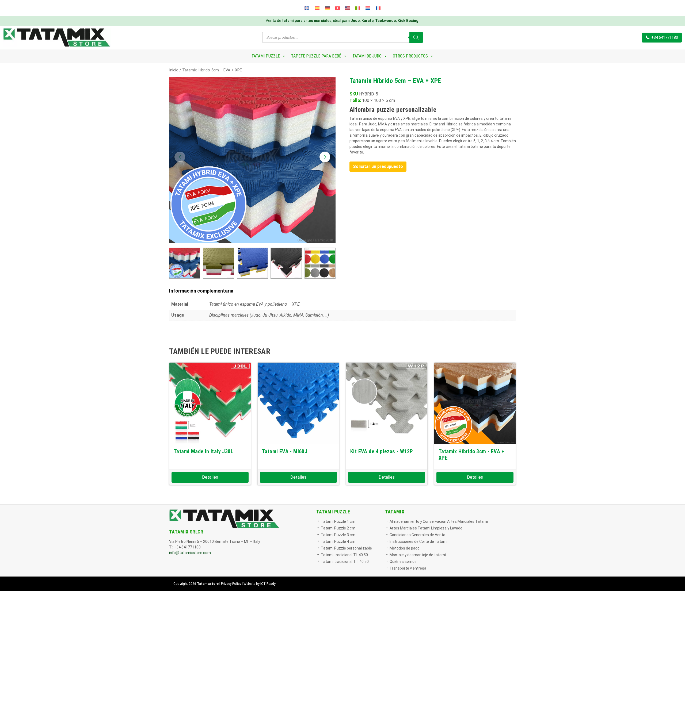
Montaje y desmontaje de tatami (418, 555)
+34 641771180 (664, 37)
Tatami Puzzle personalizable (346, 548)
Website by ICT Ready (259, 584)
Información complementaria (201, 291)
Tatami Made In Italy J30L (203, 451)
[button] (324, 157)
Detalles (210, 477)
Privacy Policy (231, 584)
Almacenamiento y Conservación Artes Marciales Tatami (439, 521)
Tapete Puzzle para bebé (316, 56)
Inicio (173, 70)
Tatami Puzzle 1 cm (338, 521)
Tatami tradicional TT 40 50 (345, 561)
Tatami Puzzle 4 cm (338, 541)
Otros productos (410, 56)
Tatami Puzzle (266, 56)
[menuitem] (307, 7)
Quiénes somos (403, 561)
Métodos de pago (405, 548)
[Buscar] (416, 37)
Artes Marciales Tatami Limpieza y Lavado (426, 528)
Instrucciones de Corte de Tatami (418, 541)
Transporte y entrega (408, 568)
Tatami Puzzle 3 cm (338, 535)
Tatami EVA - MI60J (284, 451)
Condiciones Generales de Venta (417, 535)
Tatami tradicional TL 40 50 (344, 555)
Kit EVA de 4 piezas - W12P (381, 451)
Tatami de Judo (367, 56)
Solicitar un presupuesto (378, 166)
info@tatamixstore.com (190, 553)
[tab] (342, 290)
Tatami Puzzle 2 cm (338, 528)
